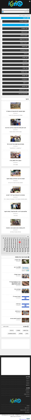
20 (19, 239)
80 (19, 246)
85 (9, 246)
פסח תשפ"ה (18, 259)
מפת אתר (27, 412)
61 (9, 243)
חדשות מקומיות (23, 21)
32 (19, 240)
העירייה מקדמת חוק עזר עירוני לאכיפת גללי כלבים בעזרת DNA (15, 283)
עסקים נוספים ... (5, 326)
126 (12, 251)
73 (9, 244)
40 (28, 242)
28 (28, 240)
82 (15, 246)
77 (26, 246)
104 (17, 248)
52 (28, 243)
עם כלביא (18, 303)
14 (5, 238)
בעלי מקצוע (26, 394)
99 (5, 247)
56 (19, 243)
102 (22, 248)
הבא (28, 252)
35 (13, 240)
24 (11, 239)
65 (26, 244)
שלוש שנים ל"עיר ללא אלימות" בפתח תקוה (15, 211)
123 (20, 251)
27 (5, 239)
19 (21, 239)
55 (21, 243)
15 (3, 238)
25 (9, 239)
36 (11, 240)
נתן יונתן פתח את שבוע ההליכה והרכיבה (15, 127)
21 (17, 239)
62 (7, 243)
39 (5, 240)
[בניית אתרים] (28, 419)
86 (7, 246)
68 (19, 244)
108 (7, 248)
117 (9, 250)
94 (15, 247)
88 (28, 247)
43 (21, 242)
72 (11, 244)
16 (28, 239)
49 (9, 242)
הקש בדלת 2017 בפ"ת (15, 160)
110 (28, 250)
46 (15, 242)
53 (26, 243)
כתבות (27, 380)
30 (24, 240)
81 (17, 246)
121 (25, 251)
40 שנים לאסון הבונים (15, 318)
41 (26, 242)
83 (13, 246)
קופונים (27, 392)
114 (17, 250)
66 (24, 244)
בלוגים (27, 378)
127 (9, 251)
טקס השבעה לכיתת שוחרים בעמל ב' (15, 111)
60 (11, 243)
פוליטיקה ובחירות (23, 93)
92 (19, 247)
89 (26, 247)
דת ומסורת (24, 79)
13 (7, 238)
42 (24, 242)
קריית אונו (25, 64)
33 (17, 240)
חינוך (20, 15)
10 (14, 238)
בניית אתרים (23, 419)
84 (11, 246)
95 (13, 247)
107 (9, 248)
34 (15, 240)
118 (7, 250)
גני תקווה (25, 82)
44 (19, 242)
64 (28, 244)
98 (7, 247)
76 (28, 246)
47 (13, 242)
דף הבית (28, 15)
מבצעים (27, 389)
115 (15, 250)
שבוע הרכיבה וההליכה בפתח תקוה (16, 178)
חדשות (24, 15)
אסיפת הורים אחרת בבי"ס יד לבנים (15, 195)
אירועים (27, 396)
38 (7, 240)
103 (20, 248)
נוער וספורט (24, 28)
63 (5, 243)
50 (7, 242)
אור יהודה (25, 68)
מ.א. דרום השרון (23, 90)
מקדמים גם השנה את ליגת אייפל (15, 144)
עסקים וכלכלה (23, 35)
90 (24, 247)
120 (28, 251)
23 (13, 239)
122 (22, 251)
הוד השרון (24, 57)
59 (13, 243)
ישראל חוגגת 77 (17, 296)
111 (25, 250)
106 (12, 248)
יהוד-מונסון (24, 86)
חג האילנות (18, 311)
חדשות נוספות (23, 43)
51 (5, 242)
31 (21, 240)
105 (15, 248)
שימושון (27, 385)
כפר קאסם (24, 75)
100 (28, 248)
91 (21, 247)
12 (9, 238)
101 (25, 248)
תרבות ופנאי (24, 32)
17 (26, 239)
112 (23, 250)
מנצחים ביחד (17, 289)
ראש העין (25, 61)
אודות (28, 405)
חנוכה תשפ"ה (17, 274)
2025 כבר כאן (17, 267)
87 (5, 246)
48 (11, 242)
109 (4, 248)
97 (9, 247)
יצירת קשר (27, 407)
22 (15, 239)
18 (24, 239)
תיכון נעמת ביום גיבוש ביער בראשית (15, 228)
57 (17, 243)
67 (21, 244)
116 (12, 250)
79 (21, 246)
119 (4, 250)
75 (5, 244)
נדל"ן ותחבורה (23, 50)
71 (13, 244)
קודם (28, 236)
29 (26, 240)
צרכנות (25, 53)
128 (7, 251)
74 (7, 244)
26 (7, 239)
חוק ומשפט (24, 46)
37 (9, 240)
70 (15, 244)
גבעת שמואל (24, 72)
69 (17, 244)
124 (17, 251)
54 (24, 243)
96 (11, 247)
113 (20, 250)
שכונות (27, 383)
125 (15, 251)
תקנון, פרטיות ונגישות (24, 410)
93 (17, 247)
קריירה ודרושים (23, 39)
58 (15, 243)
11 (11, 238)
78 (24, 246)
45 (17, 242)
